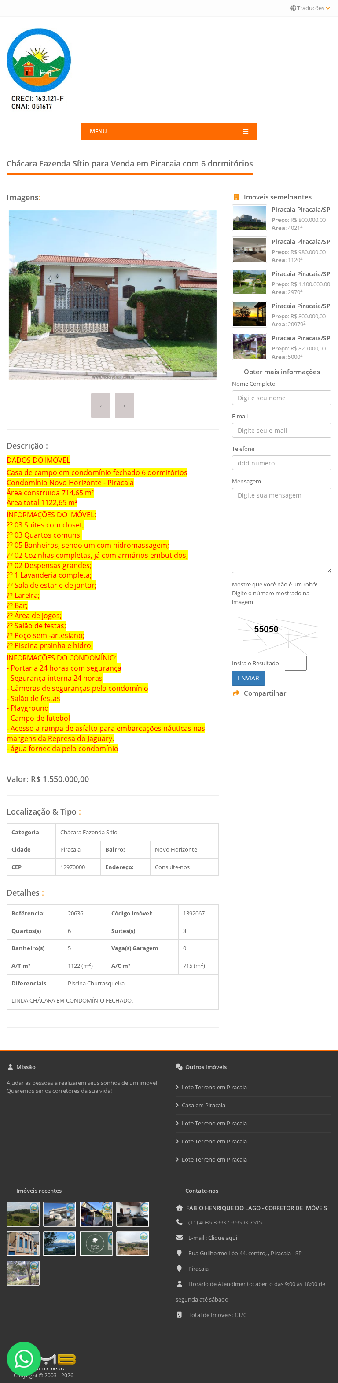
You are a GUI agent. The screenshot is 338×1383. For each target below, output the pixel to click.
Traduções (310, 8)
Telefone (243, 449)
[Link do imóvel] (25, 1216)
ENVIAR (248, 678)
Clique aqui (222, 1238)
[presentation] (100, 406)
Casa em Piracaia (203, 1105)
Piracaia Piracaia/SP (301, 209)
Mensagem (246, 481)
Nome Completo (254, 383)
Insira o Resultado (255, 663)
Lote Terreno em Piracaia (214, 1087)
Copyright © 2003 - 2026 (42, 1375)
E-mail (240, 416)
